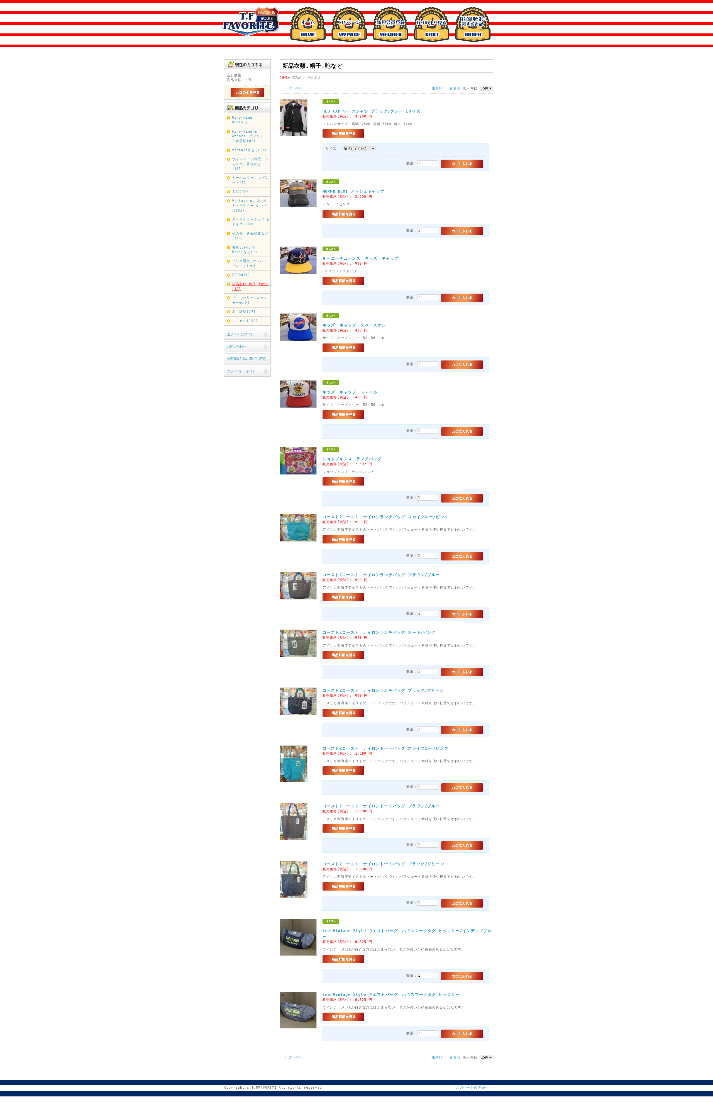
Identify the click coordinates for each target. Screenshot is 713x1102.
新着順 (455, 88)
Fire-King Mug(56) (242, 120)
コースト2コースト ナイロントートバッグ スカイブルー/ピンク (385, 748)
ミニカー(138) (245, 321)
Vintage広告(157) (249, 150)
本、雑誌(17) (244, 312)
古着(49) (240, 192)
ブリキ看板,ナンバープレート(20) (249, 263)
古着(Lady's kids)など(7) (245, 249)
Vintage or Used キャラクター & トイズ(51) (250, 206)
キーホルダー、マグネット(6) (250, 180)
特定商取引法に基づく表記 (246, 359)
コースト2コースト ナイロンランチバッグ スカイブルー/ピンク (385, 517)
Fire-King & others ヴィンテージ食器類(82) (250, 136)
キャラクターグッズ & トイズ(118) (251, 222)
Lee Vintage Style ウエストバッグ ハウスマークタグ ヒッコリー (391, 994)
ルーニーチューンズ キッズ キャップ (363, 258)
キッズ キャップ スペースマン (354, 325)
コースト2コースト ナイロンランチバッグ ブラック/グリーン (383, 690)
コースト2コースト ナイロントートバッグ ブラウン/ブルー (381, 806)
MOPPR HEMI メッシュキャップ (353, 191)
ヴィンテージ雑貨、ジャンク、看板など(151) (250, 164)
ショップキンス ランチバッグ (352, 459)
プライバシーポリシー (243, 371)
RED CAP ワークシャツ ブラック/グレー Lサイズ (372, 111)
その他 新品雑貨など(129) (250, 235)
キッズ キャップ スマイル (350, 392)
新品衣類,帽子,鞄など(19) (251, 286)
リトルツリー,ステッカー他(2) (249, 300)
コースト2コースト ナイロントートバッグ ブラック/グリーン (383, 864)
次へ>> (295, 88)
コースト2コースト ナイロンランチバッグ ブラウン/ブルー (381, 574)
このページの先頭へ (472, 1087)
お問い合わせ (236, 346)
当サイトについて (239, 334)
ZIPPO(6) (241, 275)
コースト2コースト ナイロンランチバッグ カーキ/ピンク (379, 632)
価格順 (437, 88)
